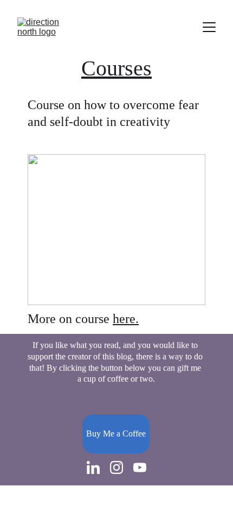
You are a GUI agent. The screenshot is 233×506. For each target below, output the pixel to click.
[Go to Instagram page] (116, 467)
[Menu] (209, 27)
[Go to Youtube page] (139, 467)
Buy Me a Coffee (116, 433)
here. (126, 319)
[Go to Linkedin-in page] (93, 467)
